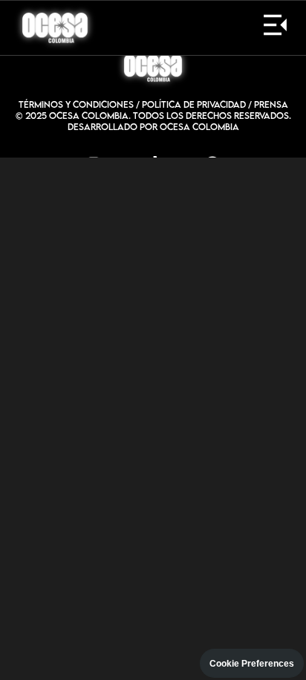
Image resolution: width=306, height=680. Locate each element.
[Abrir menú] (275, 28)
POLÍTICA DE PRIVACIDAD (194, 104)
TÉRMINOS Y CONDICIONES (76, 104)
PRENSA (271, 104)
